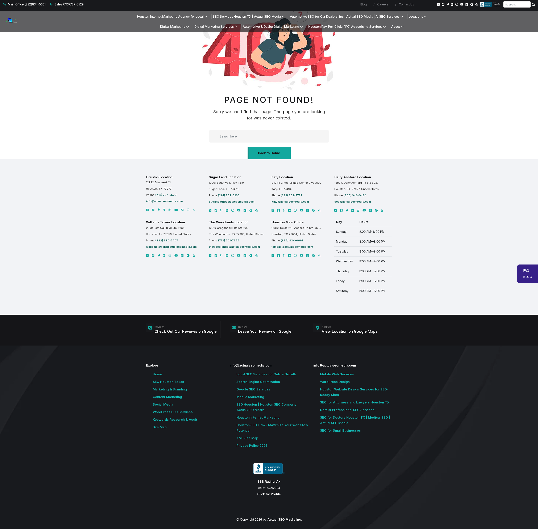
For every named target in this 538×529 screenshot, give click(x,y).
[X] (147, 209)
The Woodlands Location (228, 222)
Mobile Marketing (250, 397)
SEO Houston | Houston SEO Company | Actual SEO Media (267, 407)
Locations (416, 16)
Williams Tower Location (165, 222)
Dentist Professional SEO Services (347, 410)
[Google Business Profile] (472, 4)
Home (157, 374)
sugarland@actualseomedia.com (231, 201)
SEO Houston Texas (168, 382)
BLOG (527, 277)
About (395, 27)
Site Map (160, 427)
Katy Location (282, 177)
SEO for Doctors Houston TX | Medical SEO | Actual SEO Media (355, 420)
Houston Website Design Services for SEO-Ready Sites (354, 392)
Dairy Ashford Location (352, 177)
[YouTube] (462, 4)
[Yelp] (476, 4)
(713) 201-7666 (228, 240)
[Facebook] (443, 4)
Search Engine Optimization (258, 382)
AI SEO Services (388, 16)
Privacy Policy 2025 (251, 446)
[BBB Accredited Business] (490, 4)
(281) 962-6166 (228, 195)
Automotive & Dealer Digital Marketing (271, 27)
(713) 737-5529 (166, 194)
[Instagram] (457, 4)
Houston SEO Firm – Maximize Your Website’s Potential (272, 427)
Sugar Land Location (225, 177)
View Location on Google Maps (350, 331)
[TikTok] (467, 4)
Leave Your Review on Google (264, 331)
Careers (382, 4)
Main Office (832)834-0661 (27, 4)
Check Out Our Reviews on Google (185, 331)
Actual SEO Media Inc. (284, 519)
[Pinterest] (448, 4)
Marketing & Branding (170, 389)
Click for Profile (269, 494)
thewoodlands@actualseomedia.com (234, 246)
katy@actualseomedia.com (290, 201)
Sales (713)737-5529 (69, 4)
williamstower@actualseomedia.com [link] (171, 246)
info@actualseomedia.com (164, 201)
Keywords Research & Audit (175, 420)
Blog (363, 4)
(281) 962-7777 (291, 195)
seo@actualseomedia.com (352, 201)
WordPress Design (335, 382)
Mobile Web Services (337, 374)
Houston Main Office (288, 222)
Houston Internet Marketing (258, 417)
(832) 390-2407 (166, 240)
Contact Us (406, 4)
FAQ (526, 270)
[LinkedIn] (452, 4)
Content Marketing (167, 397)
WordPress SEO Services (173, 412)
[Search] (533, 4)
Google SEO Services (253, 389)
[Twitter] (438, 4)
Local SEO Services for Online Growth (266, 374)
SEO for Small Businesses (340, 430)
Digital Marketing (173, 27)
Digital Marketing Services (214, 27)
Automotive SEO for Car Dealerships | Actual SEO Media (331, 16)
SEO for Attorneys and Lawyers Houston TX (354, 402)
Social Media (163, 404)
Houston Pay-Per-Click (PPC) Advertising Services (345, 27)
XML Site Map (247, 438)
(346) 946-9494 (355, 195)
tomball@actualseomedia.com (292, 246)
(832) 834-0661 (292, 240)
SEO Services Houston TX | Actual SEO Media (247, 16)
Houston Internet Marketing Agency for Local (170, 16)
